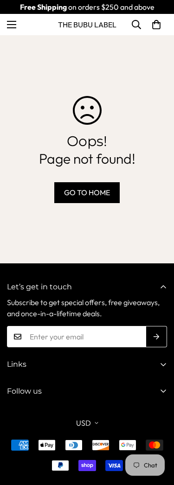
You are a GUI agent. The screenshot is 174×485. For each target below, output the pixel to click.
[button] (156, 24)
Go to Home (87, 192)
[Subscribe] (156, 336)
